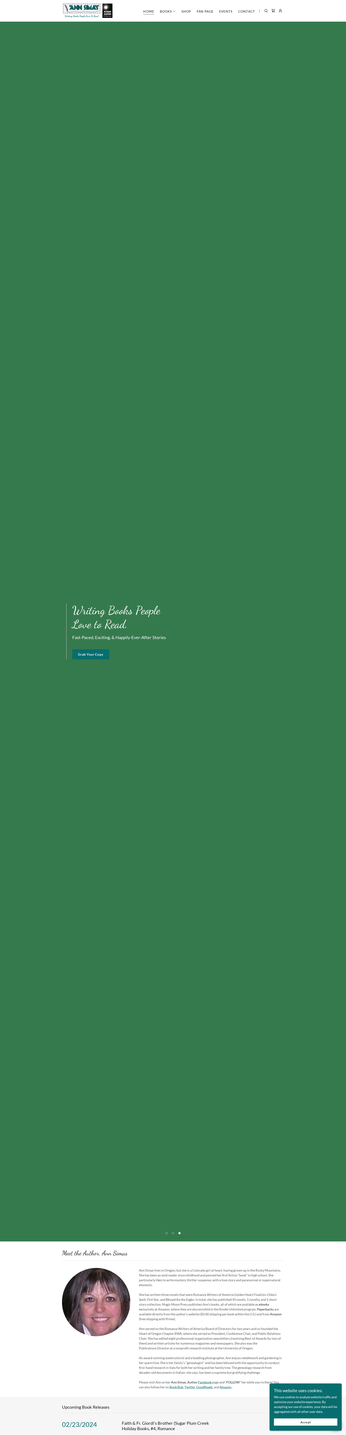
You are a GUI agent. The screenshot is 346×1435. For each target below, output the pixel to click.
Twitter (190, 1387)
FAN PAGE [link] (205, 11)
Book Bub (176, 1387)
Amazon (226, 1387)
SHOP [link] (186, 11)
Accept (305, 1422)
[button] (168, 11)
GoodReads (204, 1387)
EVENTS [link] (225, 11)
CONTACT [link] (246, 11)
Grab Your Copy (90, 654)
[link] (87, 10)
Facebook (205, 1382)
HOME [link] (148, 11)
